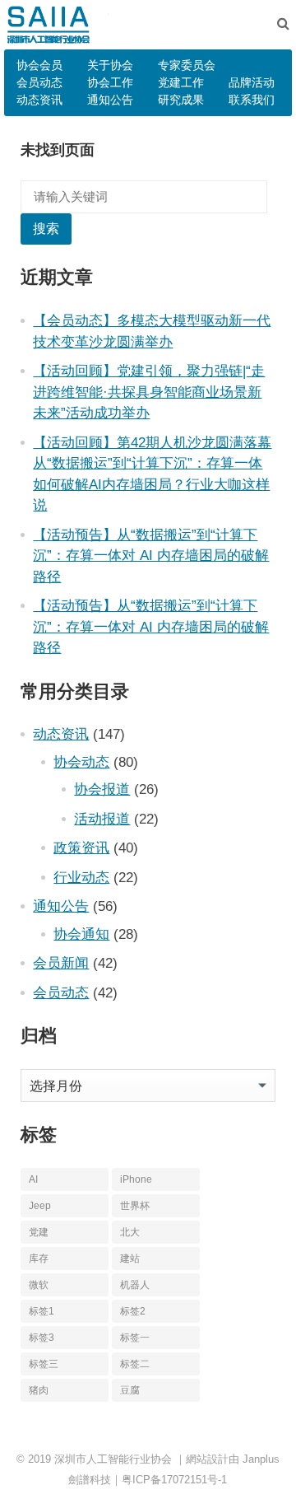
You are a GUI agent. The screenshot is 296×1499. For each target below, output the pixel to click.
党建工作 (181, 82)
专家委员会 (186, 65)
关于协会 (110, 65)
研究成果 (181, 99)
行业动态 (81, 877)
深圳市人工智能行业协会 (113, 1459)
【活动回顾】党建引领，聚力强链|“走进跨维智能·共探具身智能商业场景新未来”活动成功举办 (149, 391)
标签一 (135, 1337)
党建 (39, 1232)
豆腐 (130, 1390)
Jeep (40, 1206)
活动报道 (102, 818)
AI (33, 1179)
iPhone (136, 1179)
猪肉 (39, 1390)
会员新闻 (61, 962)
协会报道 (102, 789)
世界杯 (135, 1206)
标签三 (43, 1364)
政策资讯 (81, 847)
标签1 (41, 1311)
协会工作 (110, 82)
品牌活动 (252, 82)
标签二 (135, 1364)
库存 (39, 1258)
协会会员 (39, 65)
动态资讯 (39, 99)
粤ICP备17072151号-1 (174, 1479)
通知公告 (110, 99)
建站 (130, 1258)
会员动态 (39, 82)
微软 (39, 1285)
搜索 (46, 229)
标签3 (41, 1337)
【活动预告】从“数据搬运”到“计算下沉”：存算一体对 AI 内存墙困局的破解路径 (151, 555)
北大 (130, 1232)
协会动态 (81, 761)
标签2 (133, 1311)
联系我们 (252, 99)
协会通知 (81, 934)
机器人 (135, 1285)
